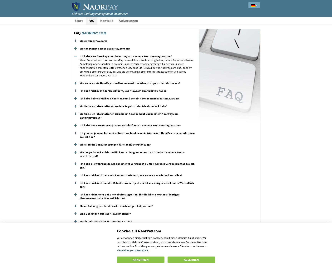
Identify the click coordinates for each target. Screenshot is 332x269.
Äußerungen (128, 20)
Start (79, 20)
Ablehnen (191, 260)
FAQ (92, 20)
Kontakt (106, 20)
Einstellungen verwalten (132, 250)
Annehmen (141, 260)
